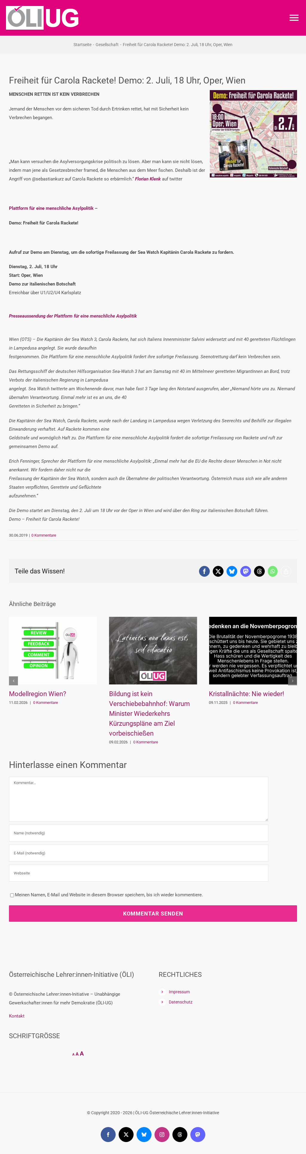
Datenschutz (180, 1021)
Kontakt (17, 1035)
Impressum (179, 1011)
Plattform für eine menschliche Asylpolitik (51, 208)
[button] (13, 690)
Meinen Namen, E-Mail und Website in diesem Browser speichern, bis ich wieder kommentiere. (109, 914)
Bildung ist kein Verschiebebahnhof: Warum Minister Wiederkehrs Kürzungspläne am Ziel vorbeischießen (49, 713)
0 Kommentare (43, 535)
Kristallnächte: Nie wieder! (146, 694)
